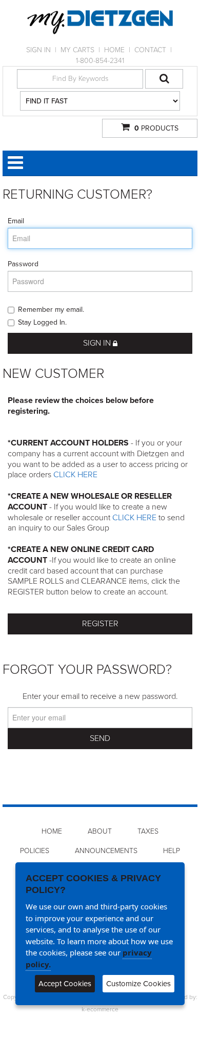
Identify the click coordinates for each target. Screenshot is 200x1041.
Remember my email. (51, 309)
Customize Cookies (138, 983)
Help (171, 850)
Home (114, 50)
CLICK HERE (75, 475)
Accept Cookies (64, 983)
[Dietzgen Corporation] (100, 22)
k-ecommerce (100, 1009)
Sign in (98, 343)
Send (100, 738)
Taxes (147, 831)
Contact (150, 50)
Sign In (38, 50)
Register (100, 624)
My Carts (77, 50)
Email (16, 221)
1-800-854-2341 (100, 60)
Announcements (106, 850)
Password (23, 264)
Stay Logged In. (42, 322)
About (100, 831)
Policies (34, 850)
